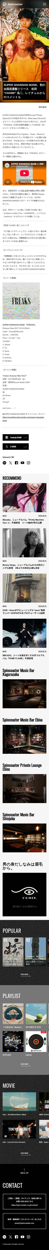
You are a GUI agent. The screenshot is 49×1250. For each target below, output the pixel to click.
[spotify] (4, 464)
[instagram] (28, 464)
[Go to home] (13, 3)
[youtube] (22, 464)
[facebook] (16, 464)
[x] (10, 464)
